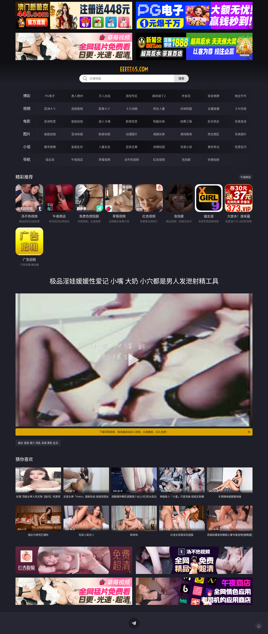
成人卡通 (104, 121)
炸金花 (186, 96)
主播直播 (213, 109)
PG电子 (50, 96)
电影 (26, 121)
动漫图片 (131, 134)
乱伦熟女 (213, 121)
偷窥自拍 (50, 134)
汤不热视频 (131, 160)
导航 (26, 159)
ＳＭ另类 (240, 109)
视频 (26, 108)
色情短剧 (213, 160)
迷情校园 (159, 147)
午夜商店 (77, 160)
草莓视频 (104, 160)
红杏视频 (159, 160)
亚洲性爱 (50, 121)
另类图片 (240, 134)
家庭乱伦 (77, 147)
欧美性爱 (131, 121)
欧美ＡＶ (104, 109)
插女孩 (50, 160)
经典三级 (186, 121)
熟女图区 (213, 134)
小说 (26, 146)
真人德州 (77, 96)
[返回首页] (258, 626)
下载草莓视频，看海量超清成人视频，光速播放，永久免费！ (134, 432)
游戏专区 (131, 96)
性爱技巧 (240, 147)
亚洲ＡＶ (50, 109)
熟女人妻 (159, 109)
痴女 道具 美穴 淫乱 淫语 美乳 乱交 (38, 443)
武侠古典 (131, 147)
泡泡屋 (186, 160)
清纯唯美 (186, 134)
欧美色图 (104, 134)
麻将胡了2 (159, 96)
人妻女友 (104, 147)
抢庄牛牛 (240, 96)
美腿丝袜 (159, 134)
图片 (26, 134)
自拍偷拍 (77, 109)
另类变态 (240, 121)
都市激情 (50, 147)
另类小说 (186, 147)
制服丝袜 (159, 121)
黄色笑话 (213, 147)
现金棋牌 (213, 96)
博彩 (26, 95)
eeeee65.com (134, 69)
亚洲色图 (77, 134)
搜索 (181, 78)
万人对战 (104, 96)
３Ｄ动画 (131, 109)
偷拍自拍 (77, 121)
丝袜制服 (186, 109)
